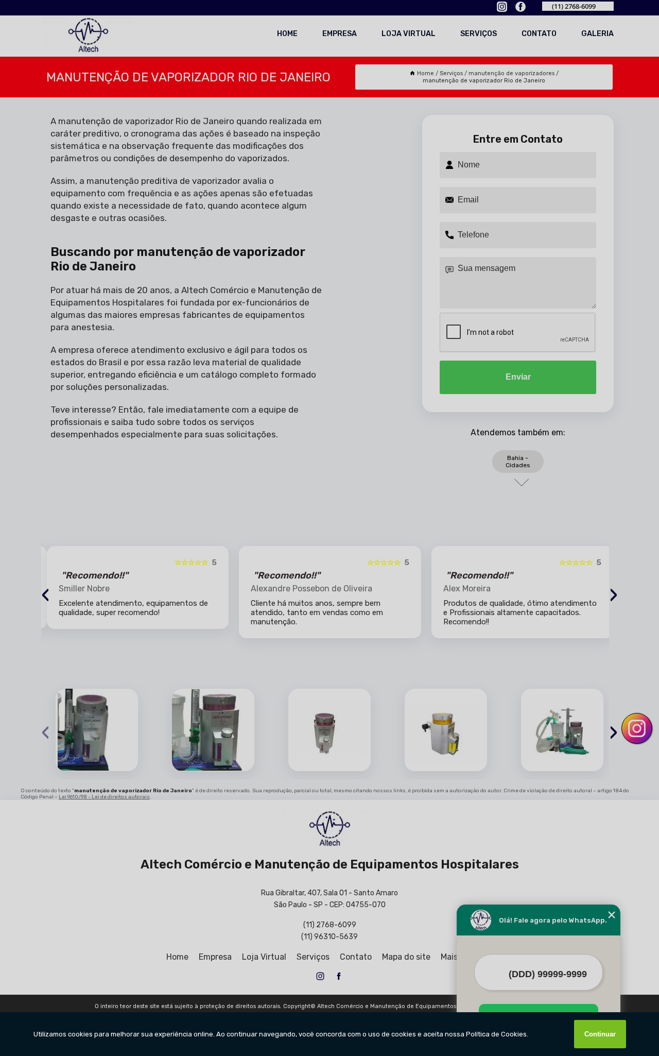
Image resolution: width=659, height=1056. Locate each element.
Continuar (600, 1034)
